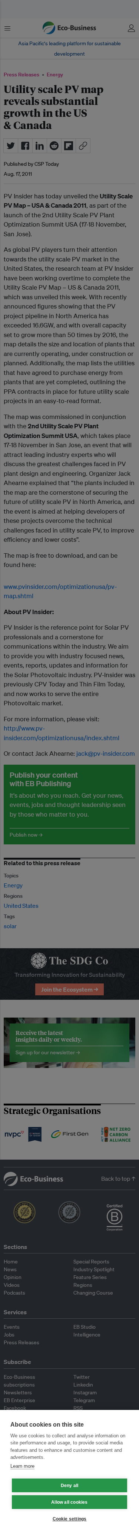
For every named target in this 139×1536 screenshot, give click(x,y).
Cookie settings (70, 1519)
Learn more (22, 1466)
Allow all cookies (69, 1502)
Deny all (70, 1485)
